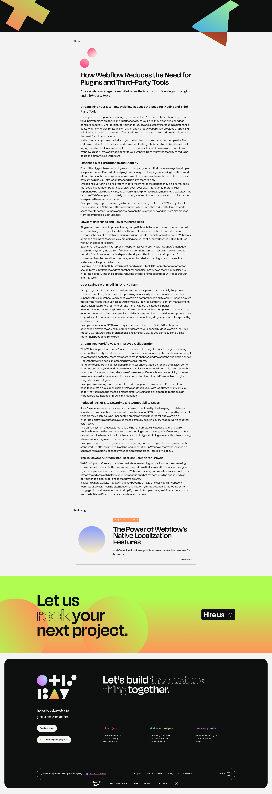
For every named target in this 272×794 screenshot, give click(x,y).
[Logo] (56, 687)
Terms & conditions (154, 774)
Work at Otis (188, 774)
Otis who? (148, 784)
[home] (97, 783)
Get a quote (136, 774)
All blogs (76, 41)
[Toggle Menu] (176, 784)
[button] (119, 783)
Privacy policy (172, 774)
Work (135, 784)
